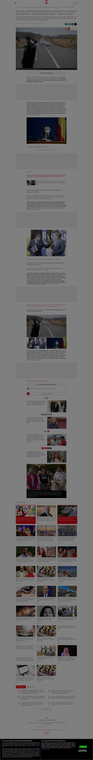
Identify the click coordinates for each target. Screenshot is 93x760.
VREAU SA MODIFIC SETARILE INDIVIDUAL (82, 751)
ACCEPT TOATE (83, 746)
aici (14, 753)
